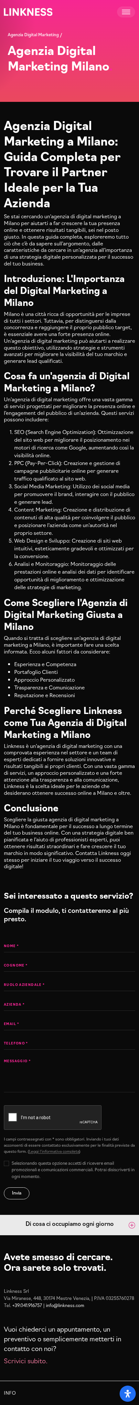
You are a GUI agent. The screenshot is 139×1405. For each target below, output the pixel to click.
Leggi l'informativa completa (54, 1151)
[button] (69, 1225)
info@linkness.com (65, 1305)
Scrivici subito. (26, 1360)
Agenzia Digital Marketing (33, 34)
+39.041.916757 (27, 1305)
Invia (16, 1192)
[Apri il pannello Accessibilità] (128, 1394)
